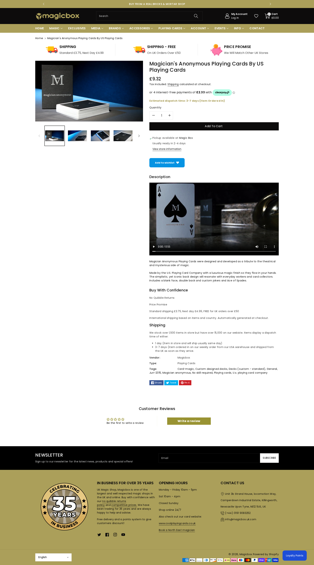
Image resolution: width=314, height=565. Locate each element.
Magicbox (245, 554)
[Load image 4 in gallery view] (123, 136)
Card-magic (186, 369)
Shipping (173, 84)
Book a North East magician (177, 530)
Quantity (155, 107)
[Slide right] (139, 136)
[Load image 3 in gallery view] (100, 136)
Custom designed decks (211, 369)
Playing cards (223, 373)
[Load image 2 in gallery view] (77, 136)
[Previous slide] (44, 4)
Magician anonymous (176, 373)
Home (39, 38)
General (272, 369)
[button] (272, 16)
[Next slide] (270, 4)
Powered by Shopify (266, 554)
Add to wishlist (164, 162)
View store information (166, 149)
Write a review (189, 421)
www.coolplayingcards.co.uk (177, 523)
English (42, 557)
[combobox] (149, 16)
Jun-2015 (155, 373)
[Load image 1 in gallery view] (55, 136)
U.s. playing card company (250, 373)
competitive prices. (124, 505)
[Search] (196, 16)
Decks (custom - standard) (247, 369)
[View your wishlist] (256, 16)
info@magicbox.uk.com (240, 519)
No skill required (202, 373)
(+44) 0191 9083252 (238, 513)
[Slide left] (39, 136)
